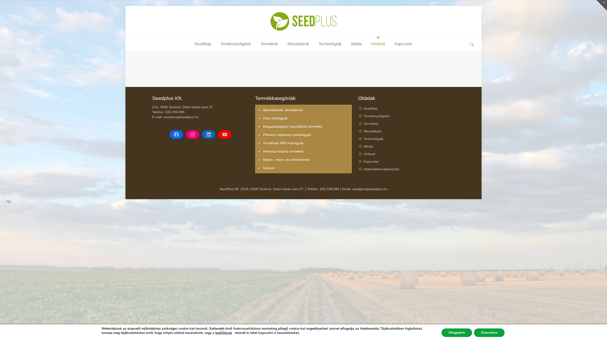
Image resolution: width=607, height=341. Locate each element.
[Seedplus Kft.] (303, 21)
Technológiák (373, 139)
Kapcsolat (371, 161)
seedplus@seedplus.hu (181, 117)
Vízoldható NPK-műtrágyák (283, 143)
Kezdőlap (371, 108)
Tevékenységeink (377, 116)
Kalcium (269, 168)
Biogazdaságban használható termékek (292, 126)
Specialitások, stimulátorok (283, 110)
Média (368, 146)
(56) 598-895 (175, 112)
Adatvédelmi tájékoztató (381, 169)
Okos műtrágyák (275, 118)
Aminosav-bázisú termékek (283, 151)
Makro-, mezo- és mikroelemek (286, 160)
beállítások (223, 333)
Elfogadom (457, 332)
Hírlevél (369, 154)
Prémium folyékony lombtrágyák (287, 135)
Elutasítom (489, 332)
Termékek (371, 124)
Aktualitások (372, 131)
